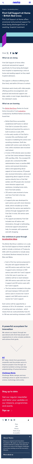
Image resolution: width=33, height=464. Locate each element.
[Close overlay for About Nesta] (30, 436)
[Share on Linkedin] (13, 53)
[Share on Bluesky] (16, 53)
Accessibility (16, 433)
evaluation (21, 111)
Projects (4, 9)
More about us (8, 454)
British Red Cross (11, 108)
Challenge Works (8, 373)
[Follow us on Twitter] (3, 420)
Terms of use (16, 430)
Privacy (16, 428)
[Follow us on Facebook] (9, 420)
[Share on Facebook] (10, 53)
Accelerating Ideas (13, 9)
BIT (3, 357)
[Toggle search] (3, 3)
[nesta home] (16, 2)
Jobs (16, 426)
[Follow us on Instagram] (14, 420)
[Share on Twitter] (7, 53)
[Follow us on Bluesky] (6, 420)
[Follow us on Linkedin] (11, 420)
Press (16, 424)
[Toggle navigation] (30, 2)
